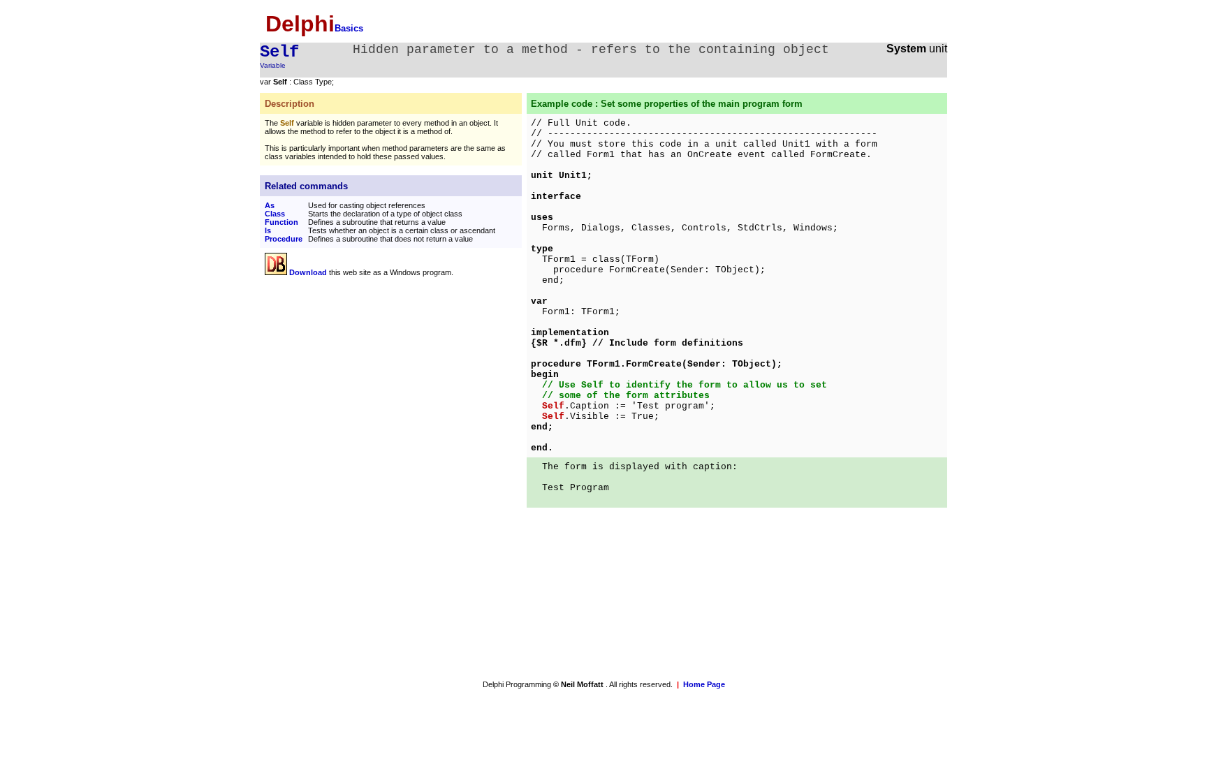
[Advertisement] (382, 384)
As (270, 205)
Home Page (704, 684)
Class (275, 213)
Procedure (283, 239)
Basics (349, 28)
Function (281, 222)
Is (268, 230)
